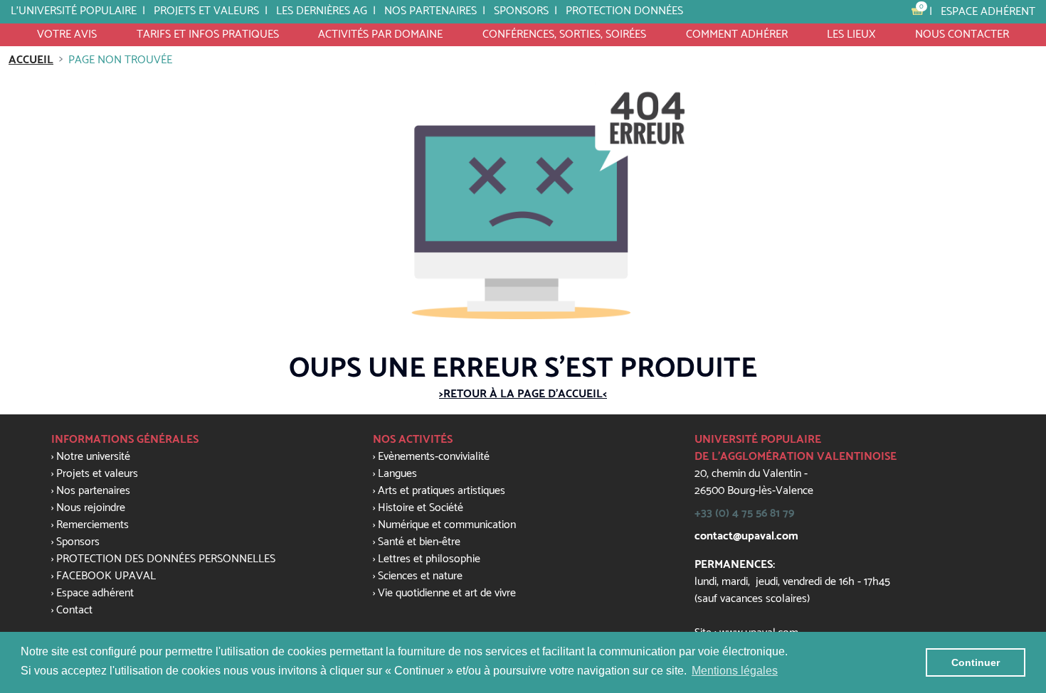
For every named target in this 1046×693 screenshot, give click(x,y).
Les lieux (851, 34)
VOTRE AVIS (67, 34)
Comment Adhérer (737, 34)
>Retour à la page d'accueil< (523, 394)
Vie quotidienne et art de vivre (447, 593)
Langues (397, 473)
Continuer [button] (975, 662)
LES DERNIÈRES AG (321, 11)
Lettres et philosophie (429, 559)
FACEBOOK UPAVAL (106, 576)
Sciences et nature (420, 576)
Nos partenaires (430, 11)
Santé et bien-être (419, 542)
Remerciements (92, 524)
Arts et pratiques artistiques (441, 490)
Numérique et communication (447, 524)
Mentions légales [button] (735, 671)
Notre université (93, 456)
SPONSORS (521, 11)
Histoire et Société (420, 507)
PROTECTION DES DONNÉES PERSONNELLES (165, 559)
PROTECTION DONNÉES (624, 11)
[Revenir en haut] (1006, 462)
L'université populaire (74, 11)
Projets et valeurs (206, 11)
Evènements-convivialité (434, 456)
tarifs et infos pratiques (208, 34)
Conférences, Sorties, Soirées (564, 34)
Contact (74, 610)
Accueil (31, 60)
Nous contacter (962, 34)
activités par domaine (380, 34)
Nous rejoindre (90, 507)
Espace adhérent (988, 11)
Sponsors (78, 542)
